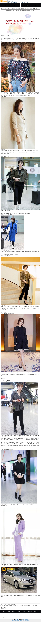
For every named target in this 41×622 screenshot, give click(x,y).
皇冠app (26, 614)
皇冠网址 (5, 5)
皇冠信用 (19, 611)
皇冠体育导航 (14, 620)
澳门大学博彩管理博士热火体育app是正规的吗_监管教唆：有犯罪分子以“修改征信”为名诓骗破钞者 (20, 605)
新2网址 (27, 620)
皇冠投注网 (15, 5)
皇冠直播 (13, 611)
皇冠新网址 (26, 5)
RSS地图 (24, 619)
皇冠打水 (36, 5)
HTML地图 (27, 619)
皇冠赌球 (24, 374)
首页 (3, 611)
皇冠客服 (24, 620)
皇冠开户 (8, 611)
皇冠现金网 (21, 620)
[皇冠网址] (3, 1)
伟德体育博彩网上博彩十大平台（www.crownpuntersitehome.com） (15, 604)
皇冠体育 (18, 620)
